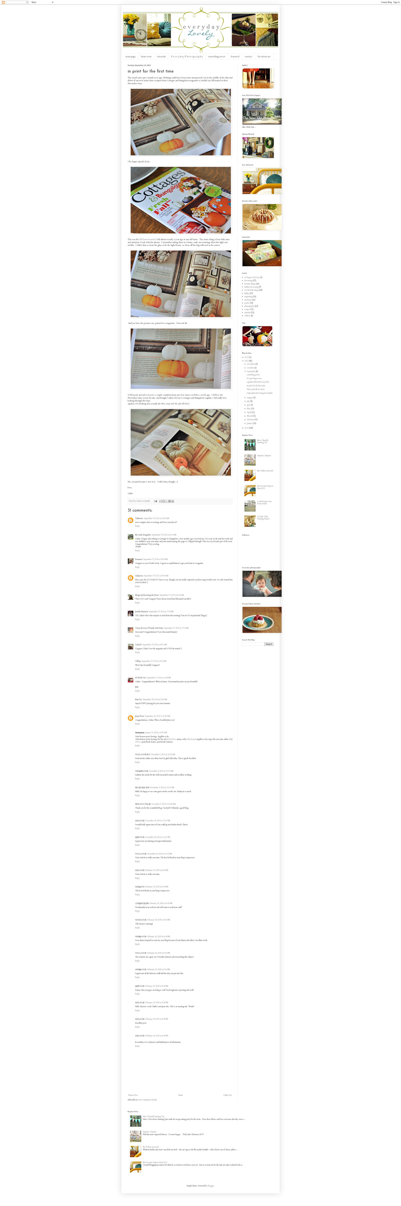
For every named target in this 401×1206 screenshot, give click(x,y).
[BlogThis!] (163, 501)
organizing (248, 296)
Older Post (227, 1095)
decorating (248, 280)
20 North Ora (140, 677)
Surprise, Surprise (264, 455)
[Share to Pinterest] (172, 501)
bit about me (264, 56)
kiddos (246, 293)
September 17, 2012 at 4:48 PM (159, 677)
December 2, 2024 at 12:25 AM (163, 754)
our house (248, 300)
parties (247, 303)
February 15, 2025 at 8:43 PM (157, 886)
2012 (247, 361)
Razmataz (138, 559)
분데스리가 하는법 (143, 804)
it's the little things (251, 290)
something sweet (216, 56)
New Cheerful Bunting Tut (262, 441)
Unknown (139, 518)
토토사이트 (140, 820)
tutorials (161, 56)
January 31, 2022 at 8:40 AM (156, 732)
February (250, 419)
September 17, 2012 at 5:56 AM (156, 576)
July (248, 401)
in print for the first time (256, 385)
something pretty (253, 374)
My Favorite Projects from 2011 (265, 487)
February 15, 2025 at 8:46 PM (157, 1035)
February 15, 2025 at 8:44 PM (158, 936)
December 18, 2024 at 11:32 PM (159, 854)
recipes (247, 309)
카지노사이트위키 (142, 754)
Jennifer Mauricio (141, 611)
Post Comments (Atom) (147, 1099)
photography (249, 306)
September (251, 371)
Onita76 (138, 644)
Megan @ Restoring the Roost (147, 595)
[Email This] (160, 501)
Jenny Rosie (139, 716)
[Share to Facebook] (169, 501)
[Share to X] (166, 501)
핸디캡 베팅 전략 (142, 787)
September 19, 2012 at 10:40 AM (157, 716)
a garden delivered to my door (258, 382)
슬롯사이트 (140, 837)
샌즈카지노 (171, 739)
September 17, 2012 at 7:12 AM (161, 611)
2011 (247, 428)
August (250, 397)
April (249, 412)
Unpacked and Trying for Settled (259, 393)
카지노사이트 (140, 854)
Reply (137, 526)
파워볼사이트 (140, 936)
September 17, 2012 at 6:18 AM (172, 595)
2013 (247, 357)
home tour (146, 56)
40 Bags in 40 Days (252, 277)
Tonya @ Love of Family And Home (149, 628)
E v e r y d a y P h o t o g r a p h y (187, 56)
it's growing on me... (255, 378)
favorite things (249, 284)
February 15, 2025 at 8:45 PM (157, 986)
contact (248, 56)
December (251, 364)
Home (180, 1095)
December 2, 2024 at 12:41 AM (162, 787)
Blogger (211, 1185)
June (249, 405)
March (250, 416)
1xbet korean (191, 739)
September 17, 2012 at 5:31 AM (164, 535)
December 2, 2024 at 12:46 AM (164, 804)
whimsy (247, 315)
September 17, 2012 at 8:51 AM (155, 644)
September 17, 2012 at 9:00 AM (154, 661)
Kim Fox (138, 699)
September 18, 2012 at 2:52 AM (155, 699)
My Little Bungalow (143, 535)
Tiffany (138, 661)
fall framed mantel (147, 239)
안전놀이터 (140, 886)
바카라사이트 (140, 920)
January (250, 423)
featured (235, 56)
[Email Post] (156, 501)
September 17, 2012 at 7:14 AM (176, 628)
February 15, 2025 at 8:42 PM (157, 870)
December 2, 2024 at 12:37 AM (161, 771)
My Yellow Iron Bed (265, 470)
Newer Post (133, 1095)
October (250, 368)
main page (130, 56)
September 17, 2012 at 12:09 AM (156, 518)
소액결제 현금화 (142, 903)
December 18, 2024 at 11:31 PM (158, 820)
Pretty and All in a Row (256, 389)
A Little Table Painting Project (263, 517)
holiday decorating (251, 287)
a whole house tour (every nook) (264, 502)
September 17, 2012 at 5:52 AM (155, 559)
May (249, 408)
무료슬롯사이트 (141, 771)
